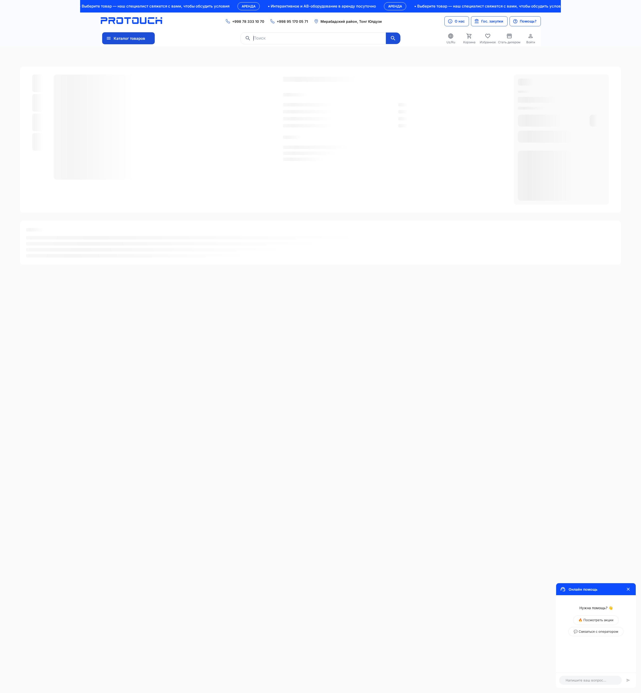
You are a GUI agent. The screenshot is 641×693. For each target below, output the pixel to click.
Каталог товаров (129, 38)
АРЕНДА (229, 6)
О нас (460, 21)
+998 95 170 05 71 (292, 21)
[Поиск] (393, 38)
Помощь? (528, 21)
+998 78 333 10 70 (248, 21)
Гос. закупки (492, 21)
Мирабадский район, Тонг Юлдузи (351, 21)
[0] (469, 36)
